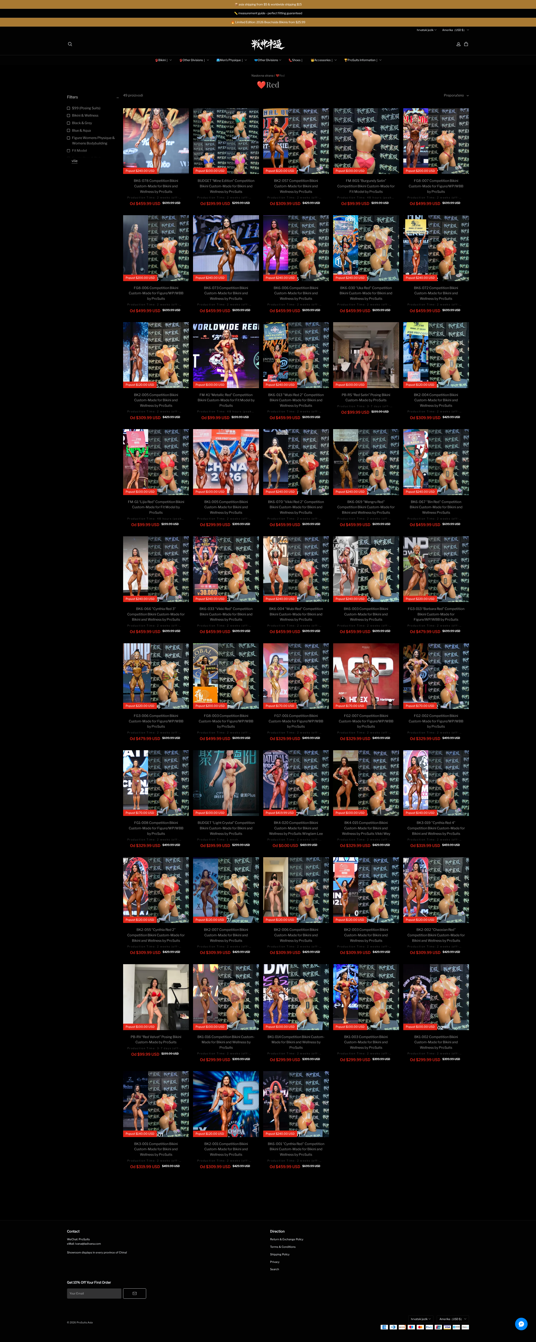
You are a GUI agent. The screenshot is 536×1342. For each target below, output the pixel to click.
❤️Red (280, 75)
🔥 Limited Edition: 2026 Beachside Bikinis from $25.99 (268, 22)
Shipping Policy (280, 1254)
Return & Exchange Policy (286, 1239)
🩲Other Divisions (266, 60)
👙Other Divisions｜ (192, 60)
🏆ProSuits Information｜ (361, 60)
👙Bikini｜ (162, 60)
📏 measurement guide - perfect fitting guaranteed (268, 13)
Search (274, 1269)
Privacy (275, 1262)
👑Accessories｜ (322, 60)
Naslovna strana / (263, 75)
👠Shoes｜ (296, 60)
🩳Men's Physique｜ (230, 60)
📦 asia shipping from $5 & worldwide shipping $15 (268, 4)
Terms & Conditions (283, 1246)
